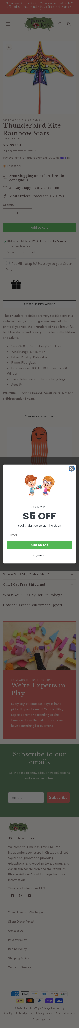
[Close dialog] (72, 468)
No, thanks (39, 555)
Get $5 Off (39, 545)
